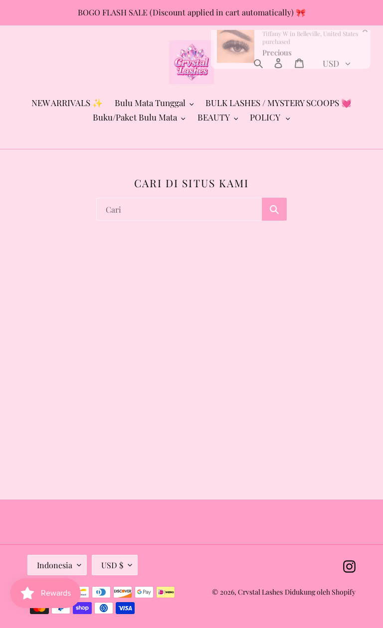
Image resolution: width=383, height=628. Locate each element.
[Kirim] (274, 209)
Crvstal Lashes (260, 592)
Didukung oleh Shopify (320, 592)
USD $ (112, 565)
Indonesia (54, 565)
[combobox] (179, 209)
